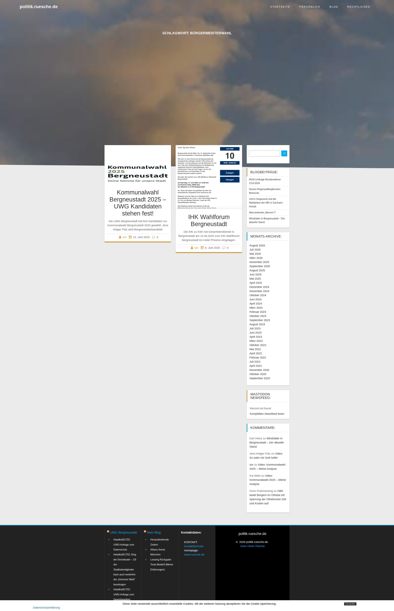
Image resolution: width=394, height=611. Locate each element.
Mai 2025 (255, 278)
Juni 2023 (255, 332)
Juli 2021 (255, 361)
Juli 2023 (255, 328)
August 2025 (257, 270)
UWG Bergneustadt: (124, 532)
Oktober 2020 (257, 374)
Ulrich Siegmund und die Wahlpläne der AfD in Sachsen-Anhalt (266, 203)
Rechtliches (358, 6)
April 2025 (255, 282)
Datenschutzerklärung (46, 607)
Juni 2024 (255, 299)
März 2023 (256, 340)
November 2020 (259, 370)
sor (125, 237)
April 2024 (255, 303)
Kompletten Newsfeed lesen (267, 413)
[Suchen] (284, 153)
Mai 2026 (255, 253)
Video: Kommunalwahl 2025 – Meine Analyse (267, 480)
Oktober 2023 (257, 316)
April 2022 (255, 353)
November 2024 (259, 291)
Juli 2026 (255, 249)
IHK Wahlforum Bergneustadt (209, 220)
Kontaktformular (194, 546)
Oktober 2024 (257, 295)
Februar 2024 (257, 311)
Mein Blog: (154, 532)
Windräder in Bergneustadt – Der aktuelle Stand (266, 442)
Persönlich (309, 6)
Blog (334, 6)
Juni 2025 (255, 274)
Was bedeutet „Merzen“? (262, 212)
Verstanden (350, 604)
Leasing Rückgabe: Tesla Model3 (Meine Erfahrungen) (161, 564)
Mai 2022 (255, 349)
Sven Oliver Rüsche (252, 546)
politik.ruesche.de (39, 6)
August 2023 (257, 324)
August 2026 (257, 245)
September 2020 (259, 378)
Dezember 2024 (259, 287)
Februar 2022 (257, 357)
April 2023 (255, 336)
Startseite (280, 6)
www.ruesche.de (194, 554)
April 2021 (255, 365)
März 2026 (256, 257)
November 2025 (259, 262)
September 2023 (259, 320)
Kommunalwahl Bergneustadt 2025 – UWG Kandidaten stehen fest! (137, 203)
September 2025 (259, 266)
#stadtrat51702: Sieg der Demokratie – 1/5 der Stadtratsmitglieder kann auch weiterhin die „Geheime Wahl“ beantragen (124, 569)
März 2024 (256, 307)
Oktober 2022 (257, 345)
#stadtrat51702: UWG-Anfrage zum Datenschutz (123, 544)
